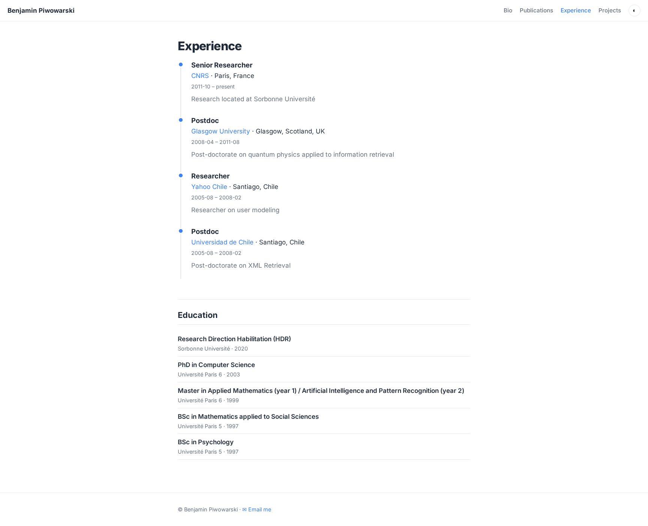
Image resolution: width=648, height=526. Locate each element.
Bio (508, 10)
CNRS (200, 75)
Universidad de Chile (222, 242)
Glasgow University (220, 131)
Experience (576, 10)
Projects (609, 10)
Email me (256, 509)
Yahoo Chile (209, 186)
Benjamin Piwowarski (41, 10)
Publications (536, 10)
